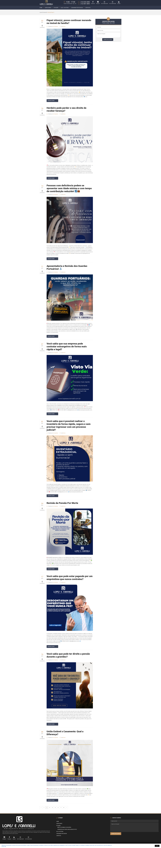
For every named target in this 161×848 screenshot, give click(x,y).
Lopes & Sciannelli (43, 12)
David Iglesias (55, 26)
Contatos (58, 835)
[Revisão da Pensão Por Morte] (70, 532)
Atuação (58, 825)
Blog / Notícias (59, 831)
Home (57, 821)
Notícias (63, 26)
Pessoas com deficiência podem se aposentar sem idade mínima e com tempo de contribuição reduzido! (69, 188)
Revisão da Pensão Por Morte (62, 503)
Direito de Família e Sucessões (64, 827)
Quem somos (59, 823)
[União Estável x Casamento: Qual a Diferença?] (70, 763)
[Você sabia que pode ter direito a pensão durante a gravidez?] (70, 685)
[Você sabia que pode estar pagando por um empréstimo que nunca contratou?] (70, 608)
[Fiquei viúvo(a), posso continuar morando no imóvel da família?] (70, 57)
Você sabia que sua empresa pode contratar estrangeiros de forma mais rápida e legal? (67, 346)
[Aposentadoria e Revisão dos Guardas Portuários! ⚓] (70, 297)
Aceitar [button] (157, 845)
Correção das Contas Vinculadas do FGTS (67, 829)
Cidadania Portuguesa (61, 833)
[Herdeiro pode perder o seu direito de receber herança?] (70, 139)
